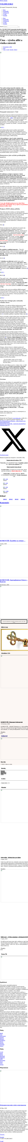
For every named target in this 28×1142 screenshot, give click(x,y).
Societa (11, 49)
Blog (4, 10)
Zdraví (15, 49)
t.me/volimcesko (17, 418)
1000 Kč (23, 499)
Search (1, 26)
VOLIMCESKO (6, 4)
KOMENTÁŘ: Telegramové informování (12, 722)
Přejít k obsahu (3, 0)
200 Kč (11, 499)
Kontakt (5, 15)
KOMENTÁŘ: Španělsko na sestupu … (12, 541)
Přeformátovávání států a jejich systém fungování (13, 1105)
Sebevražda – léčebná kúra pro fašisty (11, 857)
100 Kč (5, 499)
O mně (4, 14)
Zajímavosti (6, 12)
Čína (4, 49)
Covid (7, 49)
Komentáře (6, 11)
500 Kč (16, 499)
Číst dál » (3, 732)
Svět (4, 48)
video (11, 117)
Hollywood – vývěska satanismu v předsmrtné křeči (14, 937)
